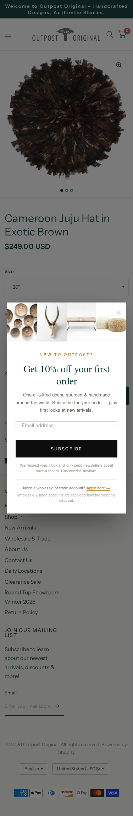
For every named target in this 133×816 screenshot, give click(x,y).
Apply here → (98, 487)
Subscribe (66, 448)
